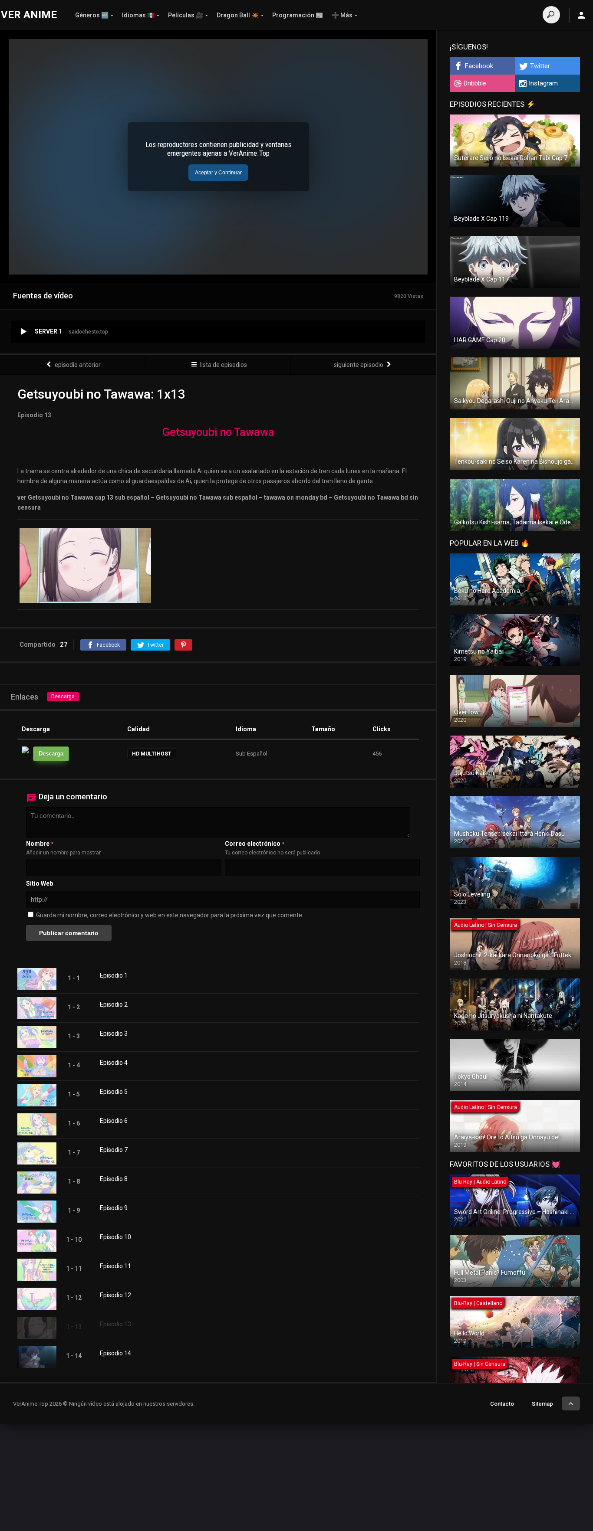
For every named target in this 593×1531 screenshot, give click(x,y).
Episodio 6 (114, 1120)
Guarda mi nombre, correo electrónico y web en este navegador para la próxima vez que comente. (169, 915)
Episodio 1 (114, 975)
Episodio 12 (115, 1295)
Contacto (502, 1403)
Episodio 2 (114, 1004)
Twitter (540, 66)
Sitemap (542, 1403)
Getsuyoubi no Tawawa (218, 432)
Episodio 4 (114, 1062)
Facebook (479, 66)
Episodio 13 (115, 1324)
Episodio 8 (114, 1178)
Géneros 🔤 (92, 15)
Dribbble (475, 83)
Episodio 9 (114, 1207)
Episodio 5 (114, 1091)
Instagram (543, 83)
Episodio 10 (115, 1236)
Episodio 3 (114, 1033)
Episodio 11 (115, 1266)
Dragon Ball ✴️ (238, 15)
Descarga (63, 697)
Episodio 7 (114, 1149)
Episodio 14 (115, 1353)
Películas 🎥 (185, 15)
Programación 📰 (297, 15)
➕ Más (342, 15)
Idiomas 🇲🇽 (138, 15)
